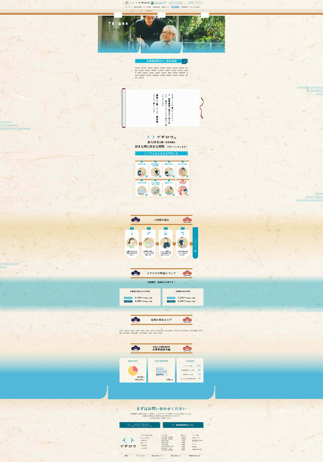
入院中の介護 (165, 444)
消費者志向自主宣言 (197, 449)
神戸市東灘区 (194, 330)
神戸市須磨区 (143, 333)
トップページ (128, 7)
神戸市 (153, 330)
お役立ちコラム (196, 437)
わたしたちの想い (195, 7)
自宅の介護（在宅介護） (168, 437)
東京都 (183, 437)
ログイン (199, 2)
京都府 (183, 450)
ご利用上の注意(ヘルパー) (175, 455)
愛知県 (183, 444)
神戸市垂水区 (185, 330)
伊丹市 (121, 330)
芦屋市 (150, 333)
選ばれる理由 (138, 7)
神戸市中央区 (160, 330)
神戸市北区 (177, 330)
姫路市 (133, 330)
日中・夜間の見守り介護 (168, 446)
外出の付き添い (165, 442)
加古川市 (127, 330)
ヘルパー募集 (195, 435)
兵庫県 (141, 10)
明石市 (148, 330)
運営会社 (126, 455)
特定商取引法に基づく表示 (194, 455)
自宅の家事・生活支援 (167, 439)
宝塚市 (138, 330)
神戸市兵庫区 (168, 330)
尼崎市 (143, 330)
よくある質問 (143, 448)
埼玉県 (183, 440)
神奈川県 (184, 439)
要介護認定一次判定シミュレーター (197, 441)
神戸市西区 (126, 333)
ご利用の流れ (156, 7)
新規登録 (191, 2)
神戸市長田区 (134, 333)
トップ (126, 10)
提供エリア (175, 7)
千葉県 (183, 442)
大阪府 (183, 446)
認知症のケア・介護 (166, 448)
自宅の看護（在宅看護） (168, 450)
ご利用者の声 (184, 7)
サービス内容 (147, 7)
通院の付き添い (165, 440)
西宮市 (155, 333)
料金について (165, 7)
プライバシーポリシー (141, 455)
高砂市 (160, 333)
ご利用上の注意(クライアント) (157, 455)
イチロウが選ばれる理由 (146, 435)
